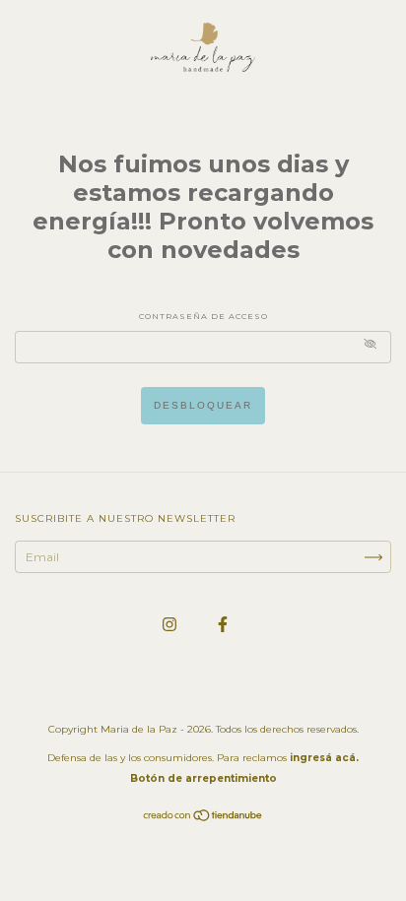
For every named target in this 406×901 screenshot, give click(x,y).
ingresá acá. (324, 757)
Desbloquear (203, 405)
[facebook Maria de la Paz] (222, 623)
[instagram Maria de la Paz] (171, 623)
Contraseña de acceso (203, 316)
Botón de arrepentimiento (203, 778)
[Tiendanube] (203, 817)
